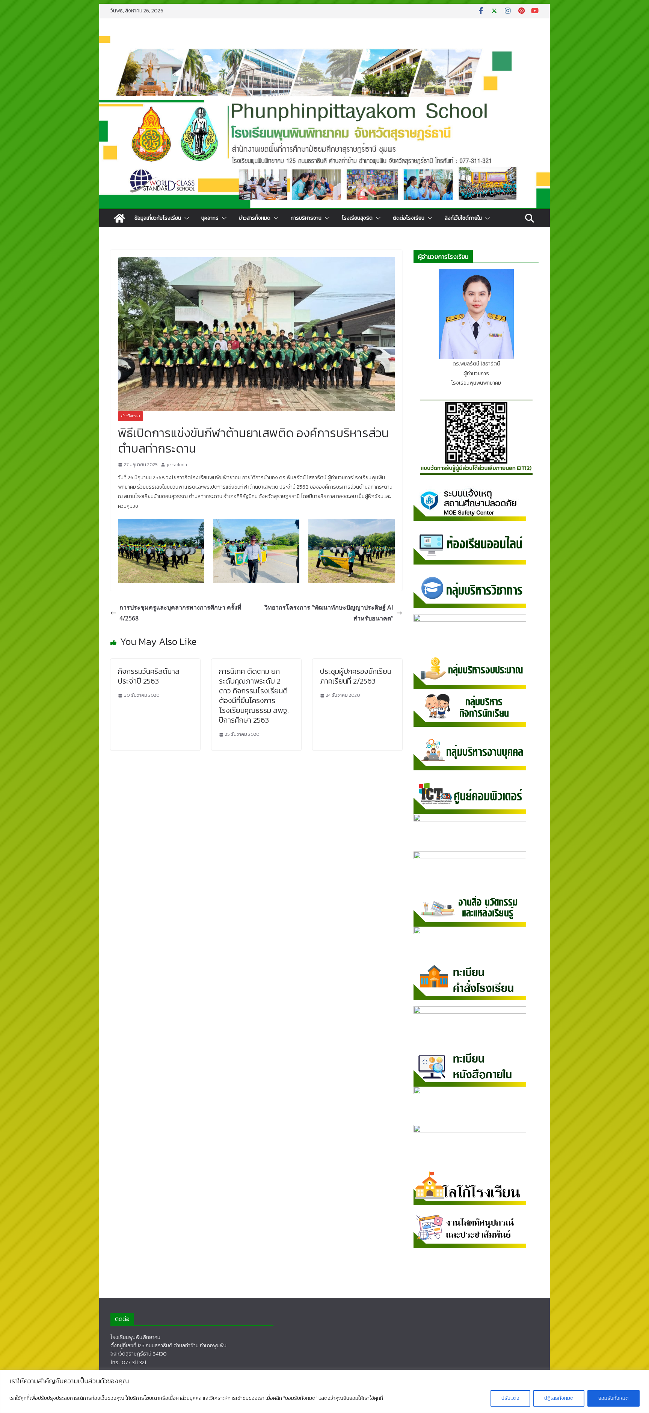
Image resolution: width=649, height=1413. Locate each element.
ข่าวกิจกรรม (130, 416)
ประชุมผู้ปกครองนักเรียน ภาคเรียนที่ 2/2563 (355, 676)
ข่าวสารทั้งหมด (254, 218)
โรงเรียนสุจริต (357, 218)
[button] (185, 218)
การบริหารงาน (306, 218)
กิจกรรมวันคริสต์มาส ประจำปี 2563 (149, 676)
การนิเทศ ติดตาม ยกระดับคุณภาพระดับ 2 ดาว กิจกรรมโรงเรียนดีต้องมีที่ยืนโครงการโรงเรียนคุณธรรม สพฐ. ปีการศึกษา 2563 (254, 696)
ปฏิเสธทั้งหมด (559, 1398)
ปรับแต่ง (510, 1398)
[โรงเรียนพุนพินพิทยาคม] (119, 218)
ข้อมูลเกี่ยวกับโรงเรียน (157, 218)
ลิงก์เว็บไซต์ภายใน (463, 218)
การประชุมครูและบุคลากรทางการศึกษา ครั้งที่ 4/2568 (180, 612)
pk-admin (177, 464)
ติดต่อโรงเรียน (408, 218)
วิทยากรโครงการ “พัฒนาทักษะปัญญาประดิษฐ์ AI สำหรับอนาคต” (328, 612)
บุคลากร (210, 218)
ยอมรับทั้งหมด (613, 1398)
